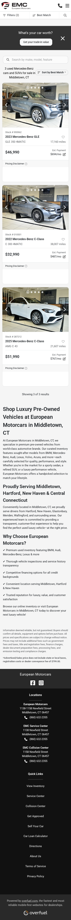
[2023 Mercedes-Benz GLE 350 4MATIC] (35, 105)
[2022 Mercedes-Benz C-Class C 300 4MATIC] (35, 207)
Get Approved (35, 816)
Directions (35, 846)
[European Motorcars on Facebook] (31, 682)
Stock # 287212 (13, 336)
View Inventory (35, 786)
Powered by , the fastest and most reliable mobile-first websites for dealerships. (35, 903)
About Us (35, 856)
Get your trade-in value (36, 42)
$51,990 (12, 356)
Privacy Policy (35, 876)
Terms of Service (35, 866)
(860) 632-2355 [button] (38, 717)
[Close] (62, 38)
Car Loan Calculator (35, 836)
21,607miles (58, 346)
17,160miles (58, 141)
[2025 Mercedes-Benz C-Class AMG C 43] (35, 309)
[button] (60, 5)
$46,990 (12, 152)
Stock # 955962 (13, 132)
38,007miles (58, 244)
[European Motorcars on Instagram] (40, 682)
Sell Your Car (36, 826)
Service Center (35, 796)
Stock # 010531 (13, 234)
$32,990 (12, 254)
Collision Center (35, 806)
